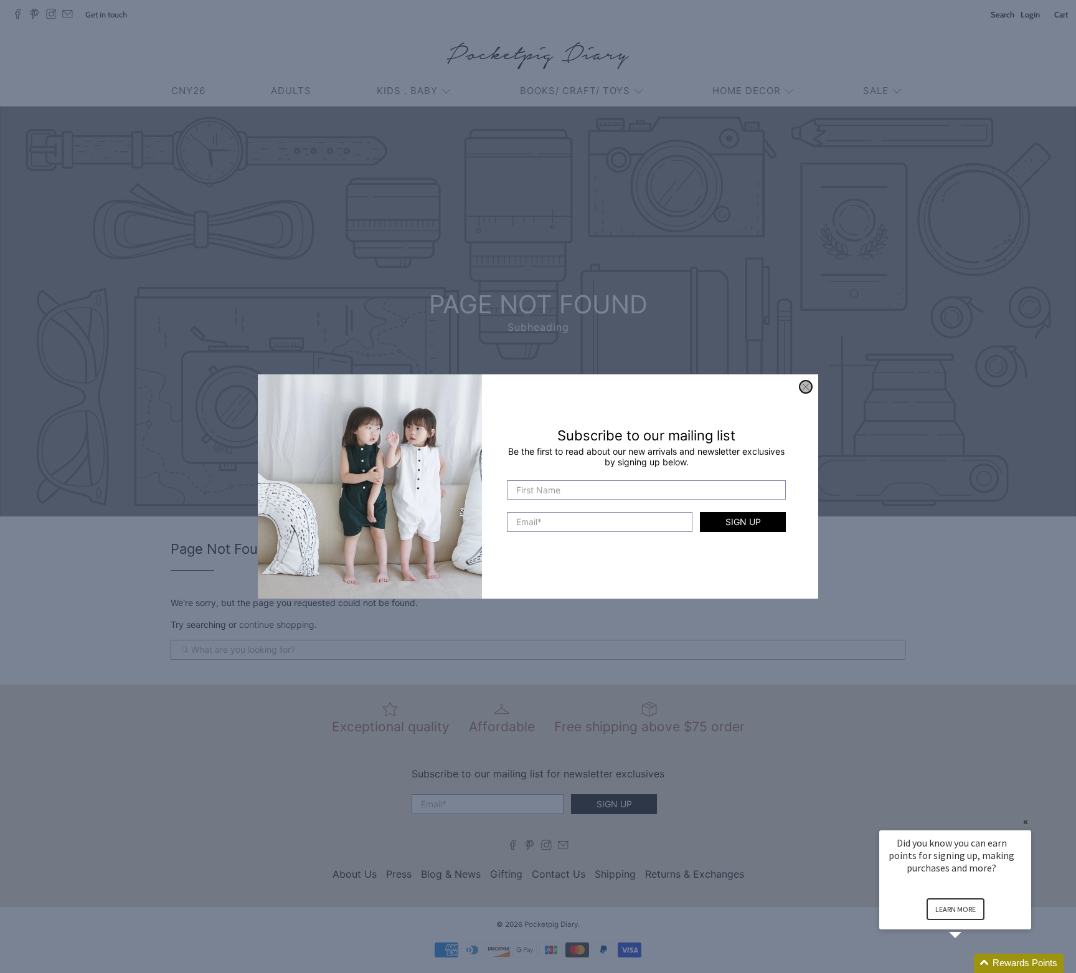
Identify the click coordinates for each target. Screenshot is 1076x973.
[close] (806, 387)
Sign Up (743, 522)
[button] (970, 963)
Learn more (955, 909)
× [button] (1025, 822)
